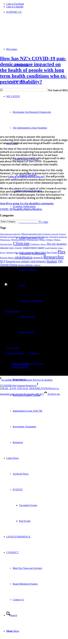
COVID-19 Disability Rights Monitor (21, 209)
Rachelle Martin (7, 258)
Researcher (53, 256)
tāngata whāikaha (25, 265)
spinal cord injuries (33, 261)
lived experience (26, 252)
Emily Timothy (15, 248)
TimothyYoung (8, 264)
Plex (61, 251)
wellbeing (36, 265)
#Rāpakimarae (5, 240)
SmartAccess (13, 261)
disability (61, 244)
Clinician (21, 243)
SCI (2, 261)
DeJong (43, 244)
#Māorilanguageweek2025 (30, 237)
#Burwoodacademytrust (31, 234)
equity (41, 247)
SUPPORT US (14, 12)
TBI (60, 261)
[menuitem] (37, 12)
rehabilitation (24, 257)
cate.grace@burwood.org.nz (26, 176)
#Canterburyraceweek (50, 234)
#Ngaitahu (45, 237)
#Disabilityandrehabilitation (10, 237)
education (4, 247)
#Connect (62, 234)
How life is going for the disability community (27, 203)
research (38, 257)
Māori (37, 252)
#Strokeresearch (33, 240)
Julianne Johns (12, 252)
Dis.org (51, 244)
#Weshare (57, 240)
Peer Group (52, 252)
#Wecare (42, 240)
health (47, 248)
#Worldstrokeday (6, 244)
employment (30, 247)
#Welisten (49, 240)
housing (53, 248)
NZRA (43, 252)
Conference (35, 244)
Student (51, 261)
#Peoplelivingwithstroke (58, 237)
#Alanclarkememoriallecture (10, 234)
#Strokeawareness (18, 240)
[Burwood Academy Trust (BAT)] (23, 31)
